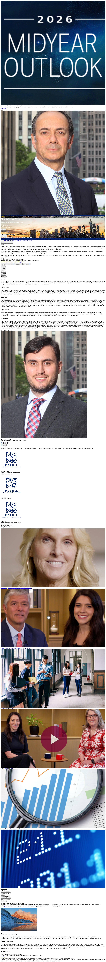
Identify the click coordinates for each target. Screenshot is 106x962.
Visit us (4, 229)
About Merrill (28, 240)
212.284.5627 (5, 442)
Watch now (3, 108)
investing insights (4, 906)
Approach (3, 274)
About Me (11, 240)
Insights (23, 240)
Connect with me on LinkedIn (8, 234)
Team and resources (5, 899)
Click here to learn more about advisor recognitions (12, 262)
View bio (4, 445)
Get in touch (3, 236)
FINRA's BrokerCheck (26, 237)
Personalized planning (5, 893)
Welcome (3, 267)
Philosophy (3, 268)
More (3, 270)
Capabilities (3, 276)
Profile (2, 240)
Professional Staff (18, 240)
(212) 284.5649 (5, 231)
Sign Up (2, 956)
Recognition (6, 240)
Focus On (3, 277)
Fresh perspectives (5, 891)
